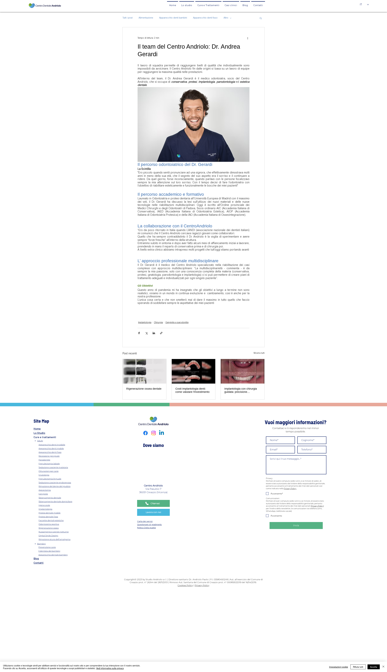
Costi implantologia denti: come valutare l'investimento (192, 390)
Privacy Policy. (290, 488)
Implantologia (144, 323)
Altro (226, 18)
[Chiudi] (383, 667)
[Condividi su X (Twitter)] (146, 333)
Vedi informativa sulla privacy (110, 668)
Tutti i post (127, 18)
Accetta (373, 666)
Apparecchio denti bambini (173, 18)
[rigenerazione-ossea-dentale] (144, 371)
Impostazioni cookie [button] (338, 666)
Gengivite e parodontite (177, 323)
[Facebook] (145, 433)
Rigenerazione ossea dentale (143, 388)
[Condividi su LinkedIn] (153, 333)
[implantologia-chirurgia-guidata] (242, 371)
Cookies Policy (185, 585)
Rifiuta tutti (358, 666)
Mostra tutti (259, 353)
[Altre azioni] (247, 38)
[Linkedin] (161, 433)
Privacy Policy (317, 506)
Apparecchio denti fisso (205, 18)
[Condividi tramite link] (161, 333)
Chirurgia (158, 323)
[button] (208, 5)
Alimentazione (146, 18)
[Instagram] (153, 433)
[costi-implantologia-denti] (193, 371)
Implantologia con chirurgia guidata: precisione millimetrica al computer (240, 390)
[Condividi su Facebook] (139, 333)
